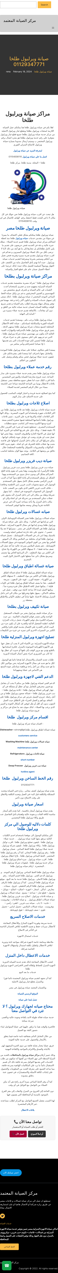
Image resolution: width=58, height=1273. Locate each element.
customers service (27, 735)
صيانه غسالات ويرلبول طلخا (28, 511)
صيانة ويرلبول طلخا (43, 71)
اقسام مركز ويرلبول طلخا (27, 717)
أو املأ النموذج (37, 1134)
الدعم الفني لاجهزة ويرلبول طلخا (27, 676)
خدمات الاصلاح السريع (27, 916)
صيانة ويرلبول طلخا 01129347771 (29, 61)
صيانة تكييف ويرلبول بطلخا (27, 606)
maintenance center (27, 747)
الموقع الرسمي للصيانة (28, 993)
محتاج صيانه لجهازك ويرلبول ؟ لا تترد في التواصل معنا (28, 1008)
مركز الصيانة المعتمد (19, 20)
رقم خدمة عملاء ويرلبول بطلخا (28, 366)
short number (28, 759)
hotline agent (28, 771)
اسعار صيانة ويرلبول (27, 804)
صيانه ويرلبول (22, 238)
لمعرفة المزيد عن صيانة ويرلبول (27, 150)
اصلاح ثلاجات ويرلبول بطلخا (28, 403)
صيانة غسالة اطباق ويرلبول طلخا (28, 566)
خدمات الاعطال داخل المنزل (27, 955)
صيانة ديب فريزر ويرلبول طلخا (28, 460)
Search (44, 4)
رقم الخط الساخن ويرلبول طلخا (27, 778)
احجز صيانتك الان (10, 1172)
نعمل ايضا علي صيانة (27, 999)
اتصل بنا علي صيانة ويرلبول (35, 156)
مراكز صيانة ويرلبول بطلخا (27, 276)
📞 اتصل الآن (18, 1134)
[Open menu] (53, 27)
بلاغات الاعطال (27, 1110)
